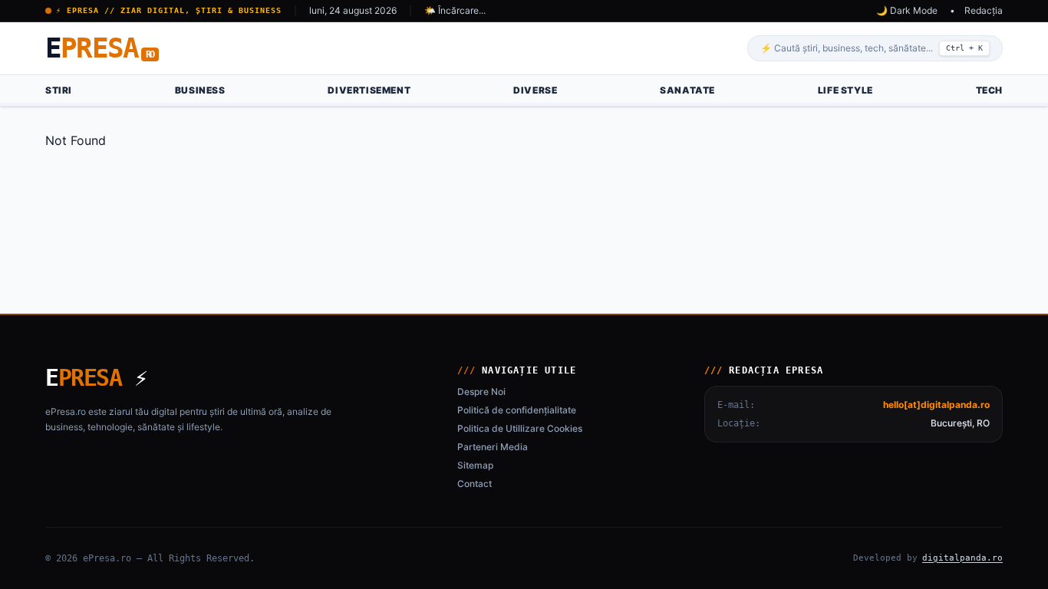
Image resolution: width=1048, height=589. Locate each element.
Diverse (535, 90)
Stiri (58, 90)
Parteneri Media (492, 446)
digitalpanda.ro (962, 558)
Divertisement (369, 90)
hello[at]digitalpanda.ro (936, 404)
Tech (989, 90)
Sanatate (687, 90)
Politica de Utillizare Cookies (519, 428)
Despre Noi (481, 391)
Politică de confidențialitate (516, 410)
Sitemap (475, 465)
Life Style (845, 90)
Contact (474, 483)
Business (200, 90)
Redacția (983, 10)
